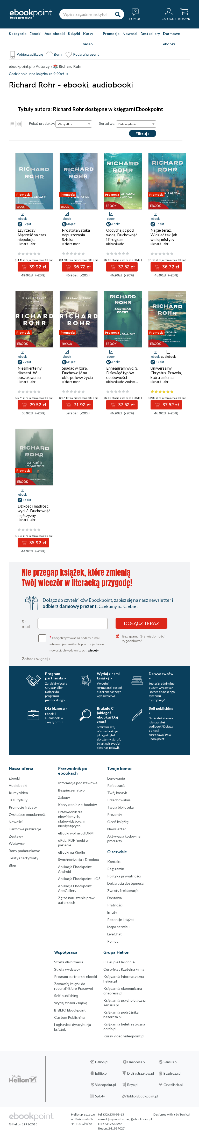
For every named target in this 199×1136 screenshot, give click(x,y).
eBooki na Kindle (71, 852)
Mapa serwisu (118, 927)
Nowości (130, 33)
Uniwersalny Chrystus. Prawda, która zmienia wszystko (166, 375)
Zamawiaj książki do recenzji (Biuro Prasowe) (73, 986)
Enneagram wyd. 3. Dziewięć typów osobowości (122, 373)
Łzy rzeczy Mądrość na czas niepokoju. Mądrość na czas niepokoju (32, 239)
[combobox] (73, 124)
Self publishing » (161, 710)
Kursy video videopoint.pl (123, 1036)
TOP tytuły (18, 800)
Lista (12, 124)
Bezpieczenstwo (71, 790)
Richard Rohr (26, 244)
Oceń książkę (118, 821)
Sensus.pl (170, 1062)
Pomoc (112, 941)
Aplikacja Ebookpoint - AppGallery (76, 888)
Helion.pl (101, 1062)
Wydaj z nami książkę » (108, 675)
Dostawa (114, 898)
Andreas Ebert (135, 382)
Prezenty (114, 814)
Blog (12, 865)
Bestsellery (150, 33)
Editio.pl (101, 1073)
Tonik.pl (185, 1114)
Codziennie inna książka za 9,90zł (36, 74)
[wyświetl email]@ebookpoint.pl (130, 1119)
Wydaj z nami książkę (70, 1003)
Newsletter (116, 829)
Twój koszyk (117, 792)
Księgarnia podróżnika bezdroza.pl (121, 1014)
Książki (74, 33)
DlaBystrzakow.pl (140, 1073)
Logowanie (116, 778)
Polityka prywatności (124, 876)
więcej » (93, 650)
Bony (58, 54)
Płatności (115, 905)
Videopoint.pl (105, 1085)
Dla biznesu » (56, 708)
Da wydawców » (161, 675)
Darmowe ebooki (171, 38)
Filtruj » (143, 133)
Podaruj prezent (86, 54)
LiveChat (114, 934)
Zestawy (16, 836)
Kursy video (88, 38)
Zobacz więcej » (36, 658)
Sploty (100, 1096)
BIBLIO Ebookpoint (70, 1010)
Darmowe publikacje (25, 829)
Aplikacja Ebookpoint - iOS (79, 878)
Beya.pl (132, 1085)
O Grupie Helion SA (119, 962)
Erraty (112, 912)
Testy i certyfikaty (23, 858)
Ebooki (35, 33)
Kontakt (114, 861)
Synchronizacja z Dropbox (78, 859)
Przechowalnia (119, 800)
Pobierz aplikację (30, 54)
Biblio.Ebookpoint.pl (142, 1096)
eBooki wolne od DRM (76, 833)
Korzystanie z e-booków (77, 804)
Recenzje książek (120, 919)
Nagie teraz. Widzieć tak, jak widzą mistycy (164, 235)
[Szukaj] (117, 14)
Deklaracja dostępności (125, 883)
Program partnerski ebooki (75, 976)
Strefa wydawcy (67, 969)
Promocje (111, 33)
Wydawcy (17, 843)
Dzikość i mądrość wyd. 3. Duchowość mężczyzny (34, 511)
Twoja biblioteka (120, 807)
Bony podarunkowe (24, 850)
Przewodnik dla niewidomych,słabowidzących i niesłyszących (71, 819)
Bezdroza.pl (172, 1073)
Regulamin (115, 869)
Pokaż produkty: (42, 123)
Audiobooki (55, 33)
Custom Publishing (69, 1017)
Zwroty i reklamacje (123, 890)
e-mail (26, 623)
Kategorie (17, 33)
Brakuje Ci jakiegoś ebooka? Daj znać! (107, 715)
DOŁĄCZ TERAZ (141, 623)
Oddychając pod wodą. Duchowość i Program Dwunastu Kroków (122, 237)
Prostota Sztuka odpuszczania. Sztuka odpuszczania (76, 237)
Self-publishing (66, 995)
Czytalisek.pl (173, 1085)
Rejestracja (116, 785)
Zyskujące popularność (27, 814)
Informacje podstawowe (77, 783)
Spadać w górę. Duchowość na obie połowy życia (77, 373)
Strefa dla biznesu (68, 962)
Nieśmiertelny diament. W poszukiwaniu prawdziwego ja (31, 375)
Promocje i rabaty (23, 807)
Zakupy (64, 797)
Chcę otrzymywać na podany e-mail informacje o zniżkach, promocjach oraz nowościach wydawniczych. (76, 643)
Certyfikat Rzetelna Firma (123, 969)
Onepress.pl (136, 1062)
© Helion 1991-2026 (23, 1124)
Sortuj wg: (107, 123)
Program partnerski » (55, 675)
